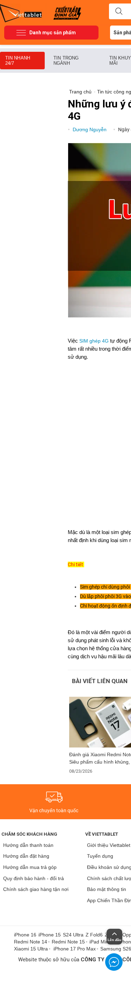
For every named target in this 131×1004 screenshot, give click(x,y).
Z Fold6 (94, 935)
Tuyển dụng (100, 856)
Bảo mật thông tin (106, 889)
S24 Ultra (73, 935)
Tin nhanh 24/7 (17, 60)
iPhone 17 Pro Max (74, 949)
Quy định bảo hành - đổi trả (33, 878)
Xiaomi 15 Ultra (31, 949)
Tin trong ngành (66, 60)
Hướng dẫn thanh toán (28, 845)
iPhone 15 (49, 935)
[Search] (119, 11)
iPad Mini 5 (101, 942)
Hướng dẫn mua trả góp (30, 867)
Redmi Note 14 (30, 942)
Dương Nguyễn (90, 129)
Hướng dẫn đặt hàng (26, 856)
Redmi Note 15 (68, 942)
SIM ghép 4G (94, 341)
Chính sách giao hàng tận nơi (35, 889)
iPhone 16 (25, 935)
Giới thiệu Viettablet (108, 845)
